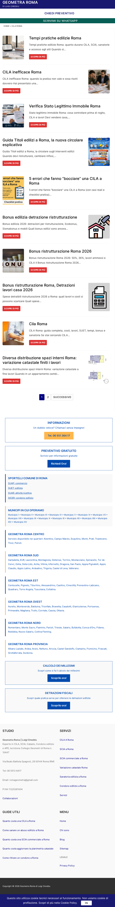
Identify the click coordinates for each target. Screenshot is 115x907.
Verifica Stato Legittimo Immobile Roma (64, 106)
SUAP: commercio (17, 483)
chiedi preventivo (59, 13)
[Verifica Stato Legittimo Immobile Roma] (13, 115)
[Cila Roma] (13, 333)
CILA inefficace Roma (22, 72)
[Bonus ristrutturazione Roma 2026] (13, 261)
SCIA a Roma (66, 749)
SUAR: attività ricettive (20, 493)
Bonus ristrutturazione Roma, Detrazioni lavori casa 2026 (39, 287)
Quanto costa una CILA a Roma (19, 821)
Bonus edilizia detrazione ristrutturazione (40, 217)
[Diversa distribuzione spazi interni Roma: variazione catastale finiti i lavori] (99, 369)
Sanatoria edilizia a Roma (73, 776)
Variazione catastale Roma (73, 767)
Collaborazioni (10, 798)
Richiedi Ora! (58, 463)
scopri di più (38, 56)
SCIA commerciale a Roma (74, 758)
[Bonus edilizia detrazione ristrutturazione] (99, 227)
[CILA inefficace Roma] (99, 81)
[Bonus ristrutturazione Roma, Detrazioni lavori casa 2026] (99, 297)
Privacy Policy (67, 865)
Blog (62, 839)
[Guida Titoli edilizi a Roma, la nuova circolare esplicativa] (99, 152)
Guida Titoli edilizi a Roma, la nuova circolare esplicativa (43, 142)
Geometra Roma (20, 2)
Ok (86, 902)
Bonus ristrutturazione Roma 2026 (60, 251)
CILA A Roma (67, 739)
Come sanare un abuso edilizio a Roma (23, 830)
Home (6, 26)
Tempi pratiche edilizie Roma (55, 38)
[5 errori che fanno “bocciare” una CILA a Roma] (13, 190)
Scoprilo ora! (58, 678)
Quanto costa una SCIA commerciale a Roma (26, 839)
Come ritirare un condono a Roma (20, 857)
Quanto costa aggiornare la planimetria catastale (28, 848)
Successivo (62, 397)
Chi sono (64, 830)
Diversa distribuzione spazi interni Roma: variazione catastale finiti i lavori (40, 360)
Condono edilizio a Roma (73, 786)
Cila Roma (38, 323)
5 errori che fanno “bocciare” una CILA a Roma (65, 180)
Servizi (63, 795)
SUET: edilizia (15, 488)
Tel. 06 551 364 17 (59, 435)
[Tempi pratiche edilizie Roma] (13, 47)
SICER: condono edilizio (20, 497)
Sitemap (64, 848)
